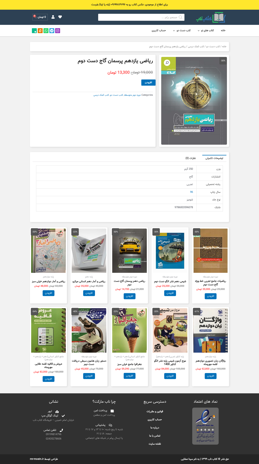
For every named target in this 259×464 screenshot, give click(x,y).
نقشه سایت (155, 444)
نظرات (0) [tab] (191, 158)
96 (191, 192)
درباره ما (154, 428)
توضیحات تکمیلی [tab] (214, 158)
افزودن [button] (210, 296)
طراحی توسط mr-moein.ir (44, 459)
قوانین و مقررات (155, 412)
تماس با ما (154, 436)
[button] (167, 63)
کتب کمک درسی (196, 46)
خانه (223, 31)
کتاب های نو (207, 31)
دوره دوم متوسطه (132, 95)
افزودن (148, 83)
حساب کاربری (159, 31)
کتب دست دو (184, 31)
